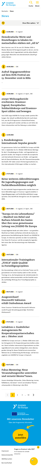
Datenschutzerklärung (9, 455)
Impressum (5, 451)
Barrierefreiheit (7, 463)
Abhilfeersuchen (7, 459)
